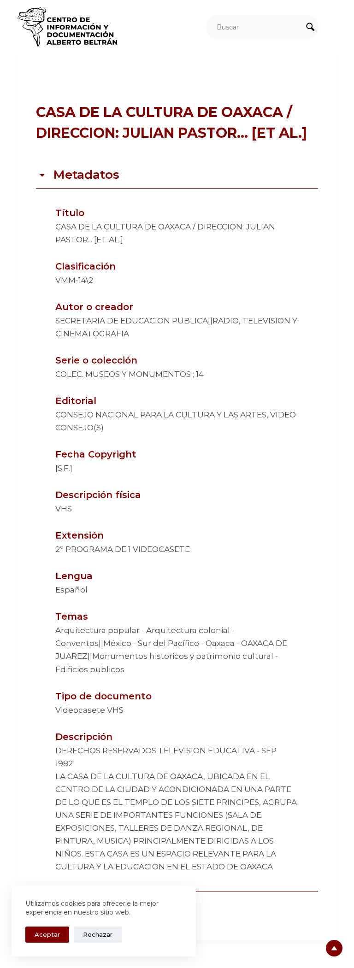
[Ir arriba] (334, 948)
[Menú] (332, 27)
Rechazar (97, 934)
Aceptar (47, 934)
